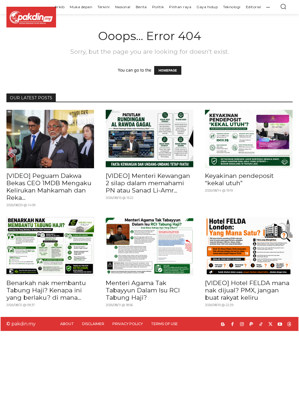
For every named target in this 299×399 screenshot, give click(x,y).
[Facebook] (232, 324)
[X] (270, 324)
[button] (283, 6)
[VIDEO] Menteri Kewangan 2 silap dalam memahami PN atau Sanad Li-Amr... (148, 183)
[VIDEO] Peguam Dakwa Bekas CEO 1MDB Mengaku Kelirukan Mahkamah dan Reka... (48, 186)
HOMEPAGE (168, 70)
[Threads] (289, 324)
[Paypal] (251, 324)
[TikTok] (261, 324)
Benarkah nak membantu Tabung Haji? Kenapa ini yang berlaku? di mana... (46, 290)
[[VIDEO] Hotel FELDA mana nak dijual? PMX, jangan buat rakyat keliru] (249, 246)
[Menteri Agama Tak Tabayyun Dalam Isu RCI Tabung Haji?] (149, 246)
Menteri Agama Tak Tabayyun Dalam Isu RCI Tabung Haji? (143, 290)
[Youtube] (280, 324)
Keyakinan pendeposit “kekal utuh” (239, 179)
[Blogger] (223, 324)
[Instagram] (242, 324)
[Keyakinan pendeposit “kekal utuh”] (249, 139)
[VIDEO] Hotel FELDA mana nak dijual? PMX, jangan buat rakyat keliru (247, 290)
